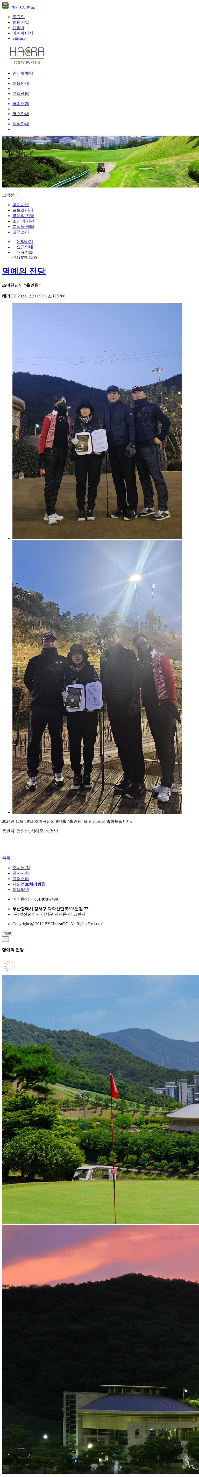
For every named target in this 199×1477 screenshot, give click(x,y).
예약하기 (25, 241)
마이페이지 (22, 33)
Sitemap (19, 38)
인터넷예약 (22, 73)
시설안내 (20, 124)
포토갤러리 (22, 210)
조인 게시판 (23, 221)
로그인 (18, 17)
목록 (6, 858)
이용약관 (20, 889)
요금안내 (25, 247)
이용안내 (20, 83)
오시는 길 (21, 868)
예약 (18, 27)
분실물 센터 (23, 226)
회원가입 (20, 22)
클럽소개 (20, 103)
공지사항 (20, 205)
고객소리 (20, 232)
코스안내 (20, 114)
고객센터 (20, 93)
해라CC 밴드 (22, 7)
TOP (7, 934)
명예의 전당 (23, 215)
